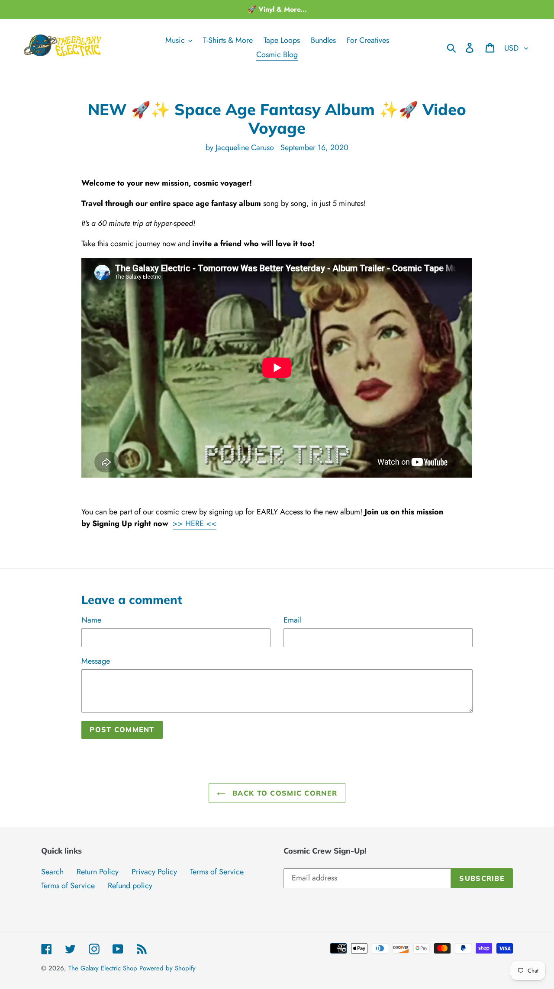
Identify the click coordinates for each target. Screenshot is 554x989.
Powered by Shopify (167, 968)
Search (52, 871)
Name (91, 620)
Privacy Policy (154, 871)
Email (292, 620)
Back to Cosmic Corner (283, 793)
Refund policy (130, 885)
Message (95, 661)
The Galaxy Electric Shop (102, 968)
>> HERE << (194, 523)
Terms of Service (217, 871)
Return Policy (98, 871)
